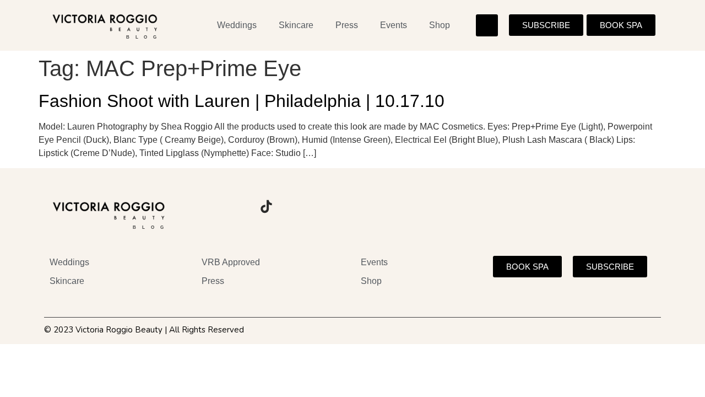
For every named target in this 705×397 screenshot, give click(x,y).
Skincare (296, 25)
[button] (487, 25)
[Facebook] (236, 207)
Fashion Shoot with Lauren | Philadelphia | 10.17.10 (241, 101)
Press (346, 25)
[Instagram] (205, 207)
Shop (439, 25)
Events (393, 25)
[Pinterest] (296, 207)
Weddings (237, 25)
